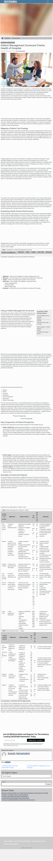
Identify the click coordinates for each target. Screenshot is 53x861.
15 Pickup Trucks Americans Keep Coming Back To (15, 796)
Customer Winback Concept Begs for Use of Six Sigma (38, 766)
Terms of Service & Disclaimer (22, 841)
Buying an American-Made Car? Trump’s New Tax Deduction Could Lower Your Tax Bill (25, 793)
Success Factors (16, 38)
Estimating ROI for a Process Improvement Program (10, 766)
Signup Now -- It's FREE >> (36, 740)
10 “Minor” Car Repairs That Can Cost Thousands (15, 794)
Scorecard (8, 762)
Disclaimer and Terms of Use (12, 745)
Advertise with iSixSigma (11, 844)
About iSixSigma (8, 841)
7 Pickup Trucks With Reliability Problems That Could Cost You (18, 800)
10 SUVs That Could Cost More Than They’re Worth (15, 798)
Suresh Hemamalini (20, 51)
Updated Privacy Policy (38, 841)
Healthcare (7, 38)
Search (3, 782)
